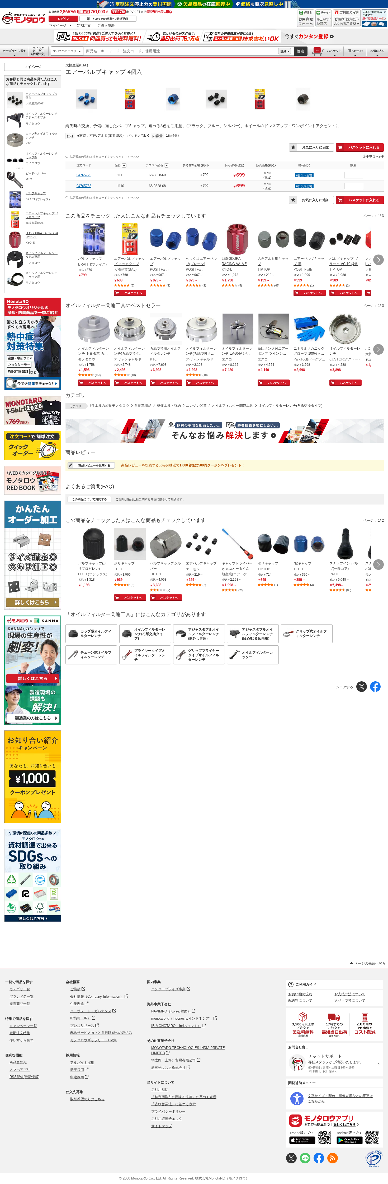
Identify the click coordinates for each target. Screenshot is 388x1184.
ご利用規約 (159, 1090)
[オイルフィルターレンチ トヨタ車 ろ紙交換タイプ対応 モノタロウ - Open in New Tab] (94, 329)
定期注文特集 (20, 1033)
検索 (301, 51)
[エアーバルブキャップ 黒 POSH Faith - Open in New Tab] (309, 239)
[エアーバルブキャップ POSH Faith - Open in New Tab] (166, 239)
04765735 (84, 186)
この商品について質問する (89, 499)
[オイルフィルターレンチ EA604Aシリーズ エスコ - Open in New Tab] (237, 329)
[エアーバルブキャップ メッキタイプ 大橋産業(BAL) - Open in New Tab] (130, 239)
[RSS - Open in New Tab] (332, 1162)
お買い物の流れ (300, 994)
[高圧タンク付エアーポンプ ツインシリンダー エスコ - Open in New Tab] (273, 329)
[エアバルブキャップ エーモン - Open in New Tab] (201, 544)
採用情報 (73, 1055)
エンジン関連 (196, 406)
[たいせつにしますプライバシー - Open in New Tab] (374, 1159)
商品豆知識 (18, 1062)
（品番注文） (38, 51)
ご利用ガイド (306, 984)
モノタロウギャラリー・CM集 (93, 1040)
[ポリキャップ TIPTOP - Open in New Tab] (273, 544)
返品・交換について (349, 1000)
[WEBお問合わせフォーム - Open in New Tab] (305, 18)
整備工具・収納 (169, 406)
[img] (25, 18)
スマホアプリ (20, 1070)
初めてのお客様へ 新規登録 (110, 18)
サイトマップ (161, 1126)
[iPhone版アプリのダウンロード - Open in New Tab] (310, 1138)
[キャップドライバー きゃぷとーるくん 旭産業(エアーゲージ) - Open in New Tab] (237, 544)
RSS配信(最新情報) (24, 1077)
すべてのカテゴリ (64, 51)
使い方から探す (22, 1040)
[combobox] (180, 51)
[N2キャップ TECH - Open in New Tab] (309, 544)
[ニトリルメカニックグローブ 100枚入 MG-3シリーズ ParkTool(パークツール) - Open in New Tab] (309, 329)
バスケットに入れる (364, 147)
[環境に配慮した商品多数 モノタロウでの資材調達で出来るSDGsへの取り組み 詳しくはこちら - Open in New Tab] (32, 920)
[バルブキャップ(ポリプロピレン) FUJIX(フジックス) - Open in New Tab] (94, 544)
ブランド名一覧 (22, 996)
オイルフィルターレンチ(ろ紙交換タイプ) (290, 406)
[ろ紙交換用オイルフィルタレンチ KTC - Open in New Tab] (166, 329)
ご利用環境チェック (166, 1119)
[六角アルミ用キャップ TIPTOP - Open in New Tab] (273, 239)
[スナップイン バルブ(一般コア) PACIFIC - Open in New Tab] (345, 544)
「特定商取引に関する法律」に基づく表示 (183, 1097)
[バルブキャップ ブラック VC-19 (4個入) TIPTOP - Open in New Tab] (345, 239)
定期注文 (84, 25)
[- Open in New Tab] (303, 1024)
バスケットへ (133, 292)
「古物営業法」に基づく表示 (173, 1104)
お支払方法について (349, 994)
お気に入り (377, 50)
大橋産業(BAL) (76, 65)
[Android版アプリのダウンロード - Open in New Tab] (358, 1138)
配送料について (300, 1000)
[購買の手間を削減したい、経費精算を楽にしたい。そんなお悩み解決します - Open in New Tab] (224, 431)
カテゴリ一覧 (20, 989)
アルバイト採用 (82, 1063)
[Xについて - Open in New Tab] (291, 1162)
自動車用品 (143, 406)
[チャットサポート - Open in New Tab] (323, 18)
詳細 (283, 51)
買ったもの (355, 50)
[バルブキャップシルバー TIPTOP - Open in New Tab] (166, 544)
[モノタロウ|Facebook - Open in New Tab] (319, 1162)
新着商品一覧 (20, 1004)
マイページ (57, 25)
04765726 (84, 175)
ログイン (63, 18)
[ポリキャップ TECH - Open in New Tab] (130, 544)
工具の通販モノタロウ (112, 406)
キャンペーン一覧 (23, 1026)
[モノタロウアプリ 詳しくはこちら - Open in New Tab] (334, 1120)
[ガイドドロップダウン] (347, 21)
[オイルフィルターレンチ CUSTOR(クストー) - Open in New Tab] (345, 329)
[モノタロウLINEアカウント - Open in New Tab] (305, 1162)
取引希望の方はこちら (87, 1099)
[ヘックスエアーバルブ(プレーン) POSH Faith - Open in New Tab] (201, 239)
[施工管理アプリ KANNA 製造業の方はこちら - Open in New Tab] (32, 723)
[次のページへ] (378, 260)
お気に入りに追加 (315, 147)
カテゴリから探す (14, 50)
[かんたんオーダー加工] (32, 608)
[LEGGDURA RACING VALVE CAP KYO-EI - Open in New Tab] (237, 239)
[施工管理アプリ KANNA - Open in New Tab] (32, 683)
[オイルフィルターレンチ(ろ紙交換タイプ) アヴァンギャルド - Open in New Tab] (130, 329)
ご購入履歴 (106, 25)
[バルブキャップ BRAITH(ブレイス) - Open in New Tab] (94, 239)
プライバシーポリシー (168, 1111)
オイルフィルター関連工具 (232, 406)
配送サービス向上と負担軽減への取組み (101, 1033)
